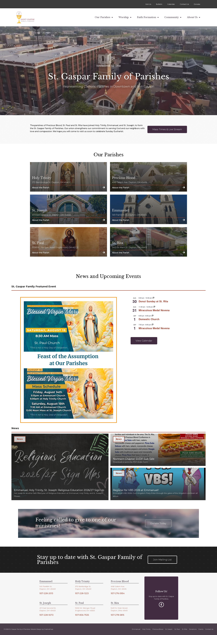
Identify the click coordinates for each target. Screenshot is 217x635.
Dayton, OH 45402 (47, 589)
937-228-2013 (46, 593)
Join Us (148, 4)
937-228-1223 (82, 593)
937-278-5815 (117, 615)
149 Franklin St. (45, 586)
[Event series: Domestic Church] (152, 316)
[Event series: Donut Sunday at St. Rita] (153, 298)
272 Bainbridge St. (83, 586)
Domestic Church (149, 319)
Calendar (171, 4)
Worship (124, 17)
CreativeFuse (48, 629)
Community (171, 17)
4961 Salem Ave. (118, 586)
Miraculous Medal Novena (154, 310)
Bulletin (159, 4)
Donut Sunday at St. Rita (153, 301)
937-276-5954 (118, 593)
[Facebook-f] (161, 604)
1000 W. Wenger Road (85, 608)
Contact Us (184, 4)
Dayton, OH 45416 (118, 589)
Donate (197, 4)
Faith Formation (146, 17)
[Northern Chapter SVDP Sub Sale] (158, 450)
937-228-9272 (46, 615)
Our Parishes (102, 17)
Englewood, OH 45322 (85, 610)
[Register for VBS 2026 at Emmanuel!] (158, 484)
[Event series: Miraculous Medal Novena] (154, 307)
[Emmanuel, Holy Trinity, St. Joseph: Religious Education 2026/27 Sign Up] (59, 467)
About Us (192, 17)
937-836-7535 (82, 615)
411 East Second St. (47, 608)
